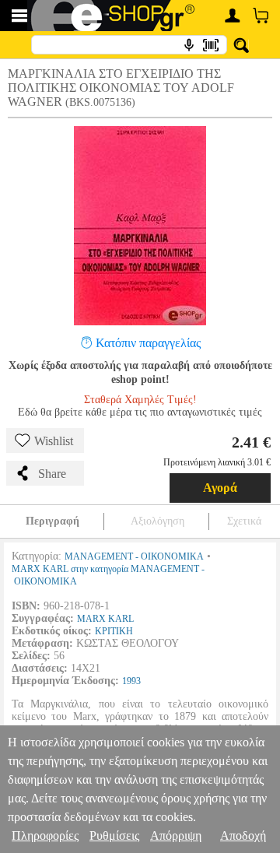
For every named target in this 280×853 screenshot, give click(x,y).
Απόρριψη (175, 835)
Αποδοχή (243, 835)
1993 (131, 681)
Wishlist (53, 441)
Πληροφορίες (45, 835)
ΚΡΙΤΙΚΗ (114, 631)
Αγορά (220, 487)
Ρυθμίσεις (114, 835)
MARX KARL (105, 618)
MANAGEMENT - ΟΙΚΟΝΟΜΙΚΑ (134, 556)
